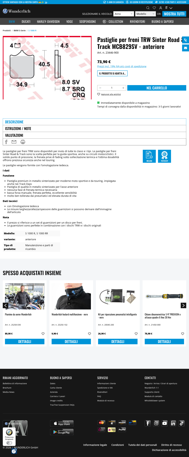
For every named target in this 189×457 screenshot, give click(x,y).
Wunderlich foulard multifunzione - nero (70, 314)
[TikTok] (181, 423)
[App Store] (62, 423)
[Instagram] (156, 423)
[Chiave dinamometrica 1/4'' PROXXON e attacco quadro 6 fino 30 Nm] (164, 296)
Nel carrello (157, 87)
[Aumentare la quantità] (123, 88)
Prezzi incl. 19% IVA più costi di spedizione (121, 66)
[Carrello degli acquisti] (184, 7)
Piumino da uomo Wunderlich (18, 314)
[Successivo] (183, 305)
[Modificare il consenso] (14, 451)
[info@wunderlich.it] (185, 47)
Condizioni (117, 445)
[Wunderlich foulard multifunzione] (71, 296)
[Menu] (14, 429)
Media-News (8, 392)
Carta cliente (56, 387)
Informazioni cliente (106, 383)
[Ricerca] (148, 7)
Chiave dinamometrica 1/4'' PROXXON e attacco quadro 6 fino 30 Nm (163, 316)
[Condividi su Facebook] (6, 142)
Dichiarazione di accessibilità (169, 450)
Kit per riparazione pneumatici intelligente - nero (117, 316)
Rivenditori (102, 392)
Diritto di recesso (171, 445)
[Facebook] (148, 423)
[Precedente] (5, 305)
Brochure (7, 387)
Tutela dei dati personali (142, 445)
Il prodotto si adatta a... (112, 73)
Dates (52, 383)
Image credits (56, 400)
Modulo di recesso (105, 400)
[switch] (9, 443)
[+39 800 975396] (185, 39)
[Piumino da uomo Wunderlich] (24, 296)
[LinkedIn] (173, 423)
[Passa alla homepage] (16, 10)
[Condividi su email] (14, 142)
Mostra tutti (174, 13)
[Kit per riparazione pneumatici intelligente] (118, 296)
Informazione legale (95, 445)
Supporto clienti (152, 392)
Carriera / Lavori (57, 396)
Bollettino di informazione (15, 383)
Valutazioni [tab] (14, 135)
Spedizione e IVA (105, 387)
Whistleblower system (155, 400)
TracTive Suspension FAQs (62, 405)
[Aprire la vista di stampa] (23, 142)
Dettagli (24, 341)
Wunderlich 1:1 (152, 387)
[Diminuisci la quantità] (100, 88)
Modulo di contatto (153, 396)
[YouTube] (164, 423)
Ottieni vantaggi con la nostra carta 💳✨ (23, 2)
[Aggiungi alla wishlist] (43, 333)
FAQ (99, 396)
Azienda (54, 392)
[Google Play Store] (62, 432)
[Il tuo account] (160, 7)
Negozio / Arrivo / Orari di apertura (161, 383)
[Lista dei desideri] (154, 7)
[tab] (94, 121)
